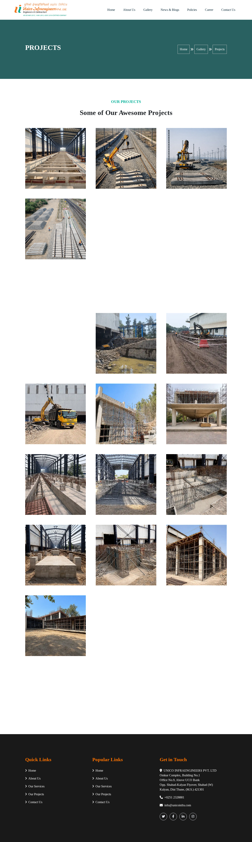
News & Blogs (170, 9)
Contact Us (228, 9)
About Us (129, 9)
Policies (192, 9)
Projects (220, 49)
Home (111, 9)
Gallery (148, 9)
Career (209, 9)
